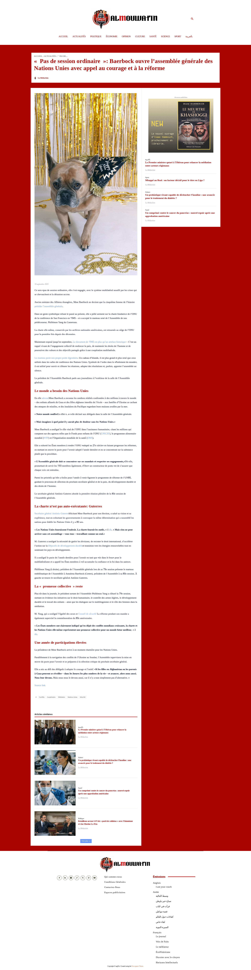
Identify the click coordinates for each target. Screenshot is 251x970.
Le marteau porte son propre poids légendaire (56, 357)
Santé (80, 788)
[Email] (95, 704)
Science (80, 757)
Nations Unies (72, 697)
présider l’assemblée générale (48, 306)
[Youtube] (94, 878)
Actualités (50, 56)
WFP (46, 437)
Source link (40, 685)
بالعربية (80, 727)
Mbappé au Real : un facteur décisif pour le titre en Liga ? (174, 180)
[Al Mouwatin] (125, 18)
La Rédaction (43, 78)
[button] (192, 19)
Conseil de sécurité (87, 613)
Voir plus (85, 841)
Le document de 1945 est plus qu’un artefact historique (99, 341)
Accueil (38, 56)
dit (110, 529)
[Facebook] (70, 704)
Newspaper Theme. (138, 966)
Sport (147, 177)
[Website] (88, 878)
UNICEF (105, 433)
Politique (81, 818)
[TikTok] (77, 878)
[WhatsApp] (82, 704)
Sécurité (82, 697)
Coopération (51, 697)
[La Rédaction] (35, 78)
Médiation (61, 697)
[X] (76, 704)
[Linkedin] (89, 704)
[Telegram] (101, 704)
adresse (45, 398)
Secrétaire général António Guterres (52, 513)
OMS (90, 437)
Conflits (41, 697)
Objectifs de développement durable (65, 545)
